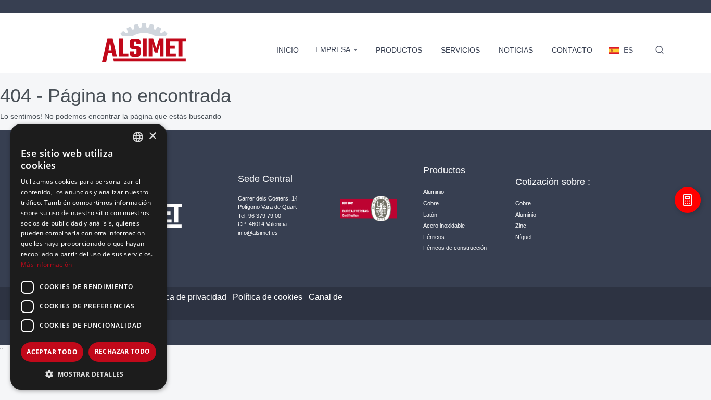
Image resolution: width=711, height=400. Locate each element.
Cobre (431, 203)
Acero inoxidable (444, 225)
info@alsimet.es (258, 233)
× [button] (152, 136)
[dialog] (88, 257)
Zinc (520, 225)
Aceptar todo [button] (52, 351)
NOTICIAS (516, 50)
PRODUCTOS (399, 50)
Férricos (434, 237)
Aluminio (433, 192)
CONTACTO (572, 50)
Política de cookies (267, 297)
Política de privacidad (186, 297)
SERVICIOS (460, 50)
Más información (46, 264)
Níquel (523, 237)
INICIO (287, 50)
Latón (430, 214)
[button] (88, 374)
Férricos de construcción (455, 248)
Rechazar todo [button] (122, 351)
